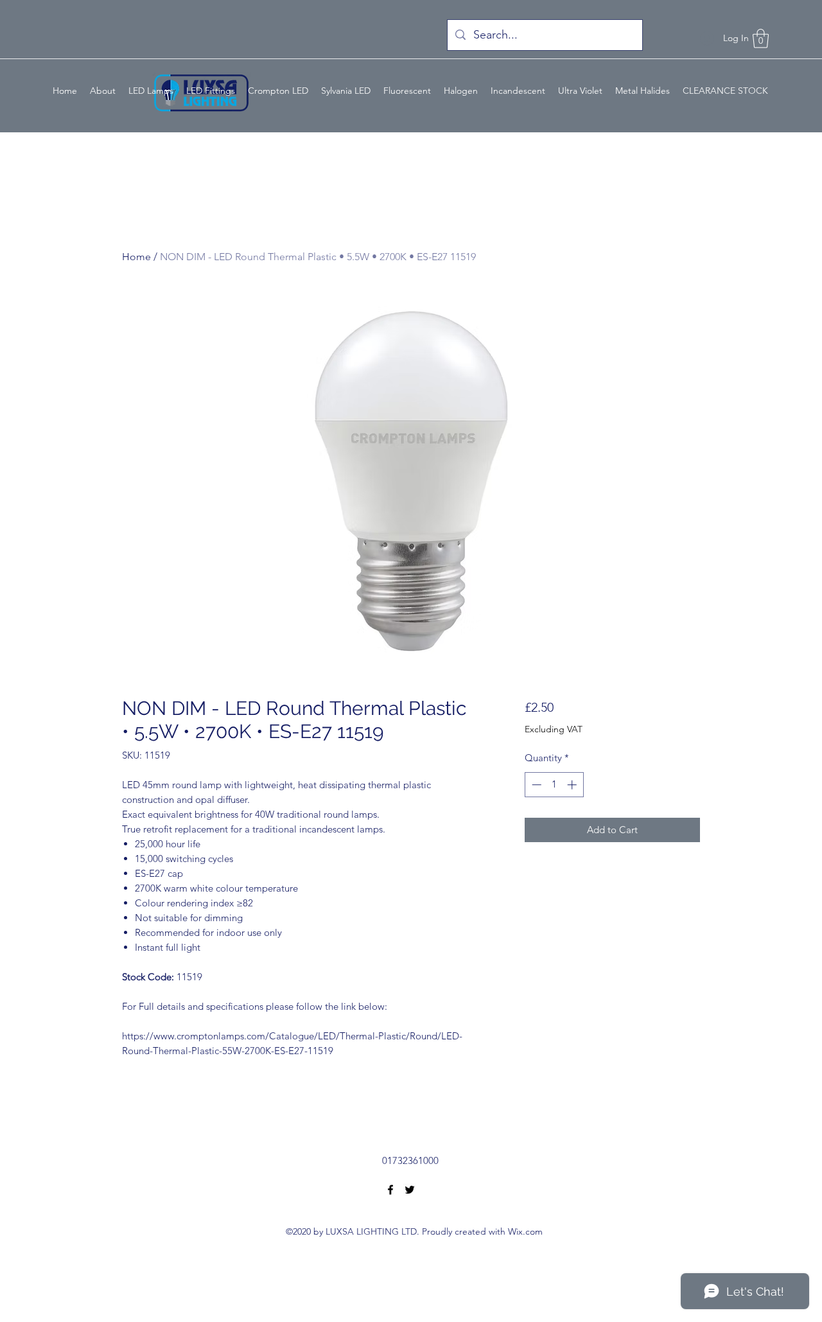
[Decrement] (535, 785)
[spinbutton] (553, 785)
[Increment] (573, 785)
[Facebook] (390, 1189)
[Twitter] (409, 1189)
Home (136, 257)
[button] (761, 38)
